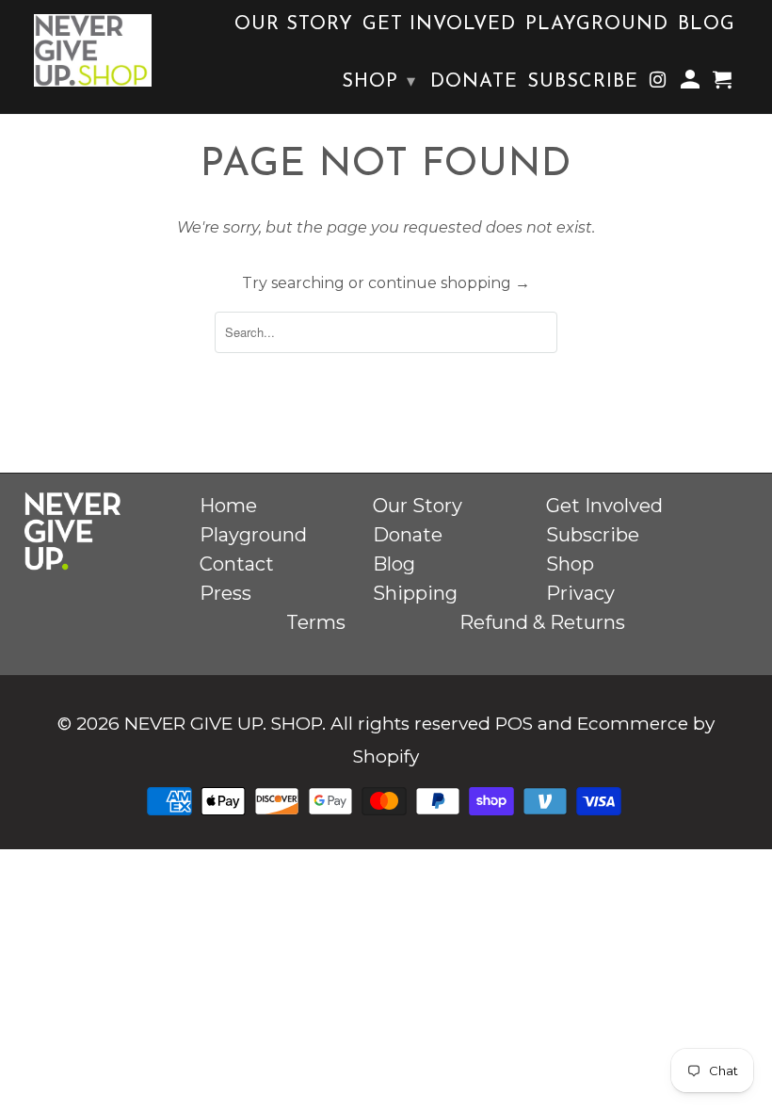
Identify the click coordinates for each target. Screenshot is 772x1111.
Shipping (415, 593)
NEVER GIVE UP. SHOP (223, 723)
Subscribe (582, 81)
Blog (706, 24)
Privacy (580, 593)
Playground (596, 24)
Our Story (293, 24)
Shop (379, 81)
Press (225, 593)
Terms (316, 622)
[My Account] (692, 84)
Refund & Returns (542, 622)
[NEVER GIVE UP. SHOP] (93, 50)
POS (514, 723)
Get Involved (439, 24)
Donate (474, 81)
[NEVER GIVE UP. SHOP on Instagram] (659, 84)
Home (228, 505)
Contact (237, 564)
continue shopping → (449, 283)
